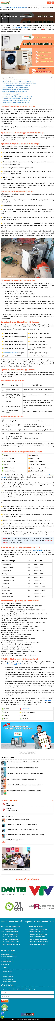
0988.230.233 (26, 709)
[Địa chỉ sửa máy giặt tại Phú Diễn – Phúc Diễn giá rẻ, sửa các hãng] (3, 775)
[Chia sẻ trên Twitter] (26, 752)
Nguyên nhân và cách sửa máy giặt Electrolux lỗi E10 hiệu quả (18, 82)
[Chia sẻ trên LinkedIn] (34, 752)
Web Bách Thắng (40, 1019)
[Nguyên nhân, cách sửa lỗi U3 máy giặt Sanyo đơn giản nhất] (3, 792)
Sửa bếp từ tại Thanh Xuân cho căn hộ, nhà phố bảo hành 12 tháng (25, 834)
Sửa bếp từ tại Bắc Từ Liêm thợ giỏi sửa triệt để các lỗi (21, 824)
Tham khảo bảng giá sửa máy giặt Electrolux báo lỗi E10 (17, 98)
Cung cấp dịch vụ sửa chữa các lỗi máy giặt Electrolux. (16, 89)
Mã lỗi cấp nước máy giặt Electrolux (14, 93)
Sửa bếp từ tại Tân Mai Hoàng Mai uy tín (17, 819)
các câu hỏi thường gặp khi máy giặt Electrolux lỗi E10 (16, 100)
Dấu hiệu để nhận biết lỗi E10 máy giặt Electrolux (15, 80)
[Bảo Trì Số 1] (5, 2)
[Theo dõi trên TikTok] (27, 1014)
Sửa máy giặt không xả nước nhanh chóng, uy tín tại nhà (23, 767)
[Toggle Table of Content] (50, 78)
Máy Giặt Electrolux (21, 7)
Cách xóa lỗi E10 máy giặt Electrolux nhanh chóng (15, 87)
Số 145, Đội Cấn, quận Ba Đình (14, 840)
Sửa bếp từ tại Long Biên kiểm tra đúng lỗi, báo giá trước (22, 829)
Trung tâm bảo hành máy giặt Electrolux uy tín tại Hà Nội (23, 762)
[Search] (53, 3)
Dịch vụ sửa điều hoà (8, 979)
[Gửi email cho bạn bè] (29, 752)
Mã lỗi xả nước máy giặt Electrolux (14, 95)
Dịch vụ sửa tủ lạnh (7, 974)
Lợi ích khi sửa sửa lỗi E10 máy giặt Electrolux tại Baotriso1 (17, 96)
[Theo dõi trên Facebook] (22, 1014)
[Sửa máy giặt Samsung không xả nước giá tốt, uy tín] (3, 781)
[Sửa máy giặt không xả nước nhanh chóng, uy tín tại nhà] (3, 769)
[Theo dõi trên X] (30, 1014)
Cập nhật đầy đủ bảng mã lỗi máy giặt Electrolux (15, 91)
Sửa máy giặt (11, 7)
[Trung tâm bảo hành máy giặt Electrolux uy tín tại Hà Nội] (3, 763)
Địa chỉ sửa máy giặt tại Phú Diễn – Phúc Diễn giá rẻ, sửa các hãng (25, 773)
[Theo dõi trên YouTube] (33, 1014)
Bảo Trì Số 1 (3, 7)
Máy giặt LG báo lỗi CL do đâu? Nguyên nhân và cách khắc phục (25, 785)
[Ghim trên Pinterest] (32, 752)
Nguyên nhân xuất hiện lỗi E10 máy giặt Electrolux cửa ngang (21, 83)
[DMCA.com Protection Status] (4, 1007)
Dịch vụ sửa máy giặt (8, 976)
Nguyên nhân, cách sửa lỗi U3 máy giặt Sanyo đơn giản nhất (24, 790)
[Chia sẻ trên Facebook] (23, 752)
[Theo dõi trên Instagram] (25, 1014)
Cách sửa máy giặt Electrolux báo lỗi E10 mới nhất (18, 85)
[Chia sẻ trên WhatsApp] (20, 752)
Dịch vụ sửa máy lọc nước (9, 981)
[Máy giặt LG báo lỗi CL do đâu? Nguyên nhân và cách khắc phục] (3, 786)
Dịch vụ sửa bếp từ (7, 971)
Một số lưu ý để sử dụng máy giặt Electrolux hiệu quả (16, 102)
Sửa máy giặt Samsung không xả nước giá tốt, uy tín (21, 779)
